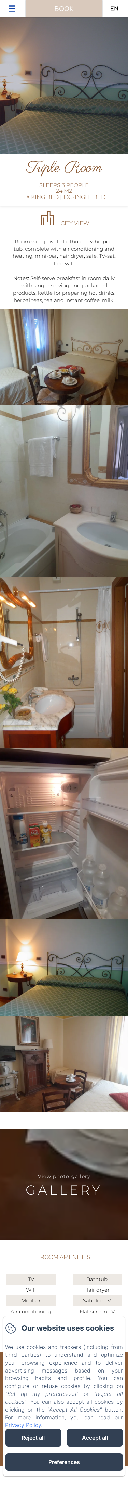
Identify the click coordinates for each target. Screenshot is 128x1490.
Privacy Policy (23, 1425)
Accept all (95, 1437)
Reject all (33, 1437)
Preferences (64, 1462)
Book (64, 8)
